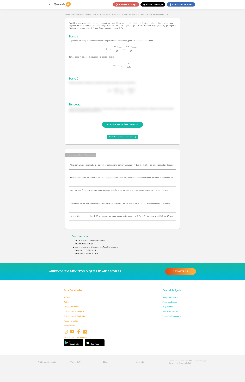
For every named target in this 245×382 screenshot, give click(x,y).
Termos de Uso (76, 362)
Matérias (67, 297)
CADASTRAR (180, 271)
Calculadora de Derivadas (74, 316)
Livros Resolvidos (71, 307)
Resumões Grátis (71, 321)
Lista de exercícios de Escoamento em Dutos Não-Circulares (96, 247)
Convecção (114, 14)
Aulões (66, 302)
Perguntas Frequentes (171, 316)
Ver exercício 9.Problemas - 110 (86, 254)
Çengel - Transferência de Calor (132, 14)
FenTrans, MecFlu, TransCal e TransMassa (92, 14)
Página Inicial (70, 14)
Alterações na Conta (171, 311)
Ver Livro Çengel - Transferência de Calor (90, 240)
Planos (105, 362)
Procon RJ (140, 362)
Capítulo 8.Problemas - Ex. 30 (157, 14)
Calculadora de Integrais (74, 311)
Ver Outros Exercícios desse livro (121, 137)
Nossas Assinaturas (170, 297)
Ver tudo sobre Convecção (84, 244)
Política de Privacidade (47, 362)
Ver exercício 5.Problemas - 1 (85, 250)
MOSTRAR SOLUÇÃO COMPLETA (122, 124)
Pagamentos (167, 307)
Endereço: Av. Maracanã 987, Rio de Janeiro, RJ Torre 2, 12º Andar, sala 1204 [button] (188, 362)
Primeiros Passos (169, 302)
